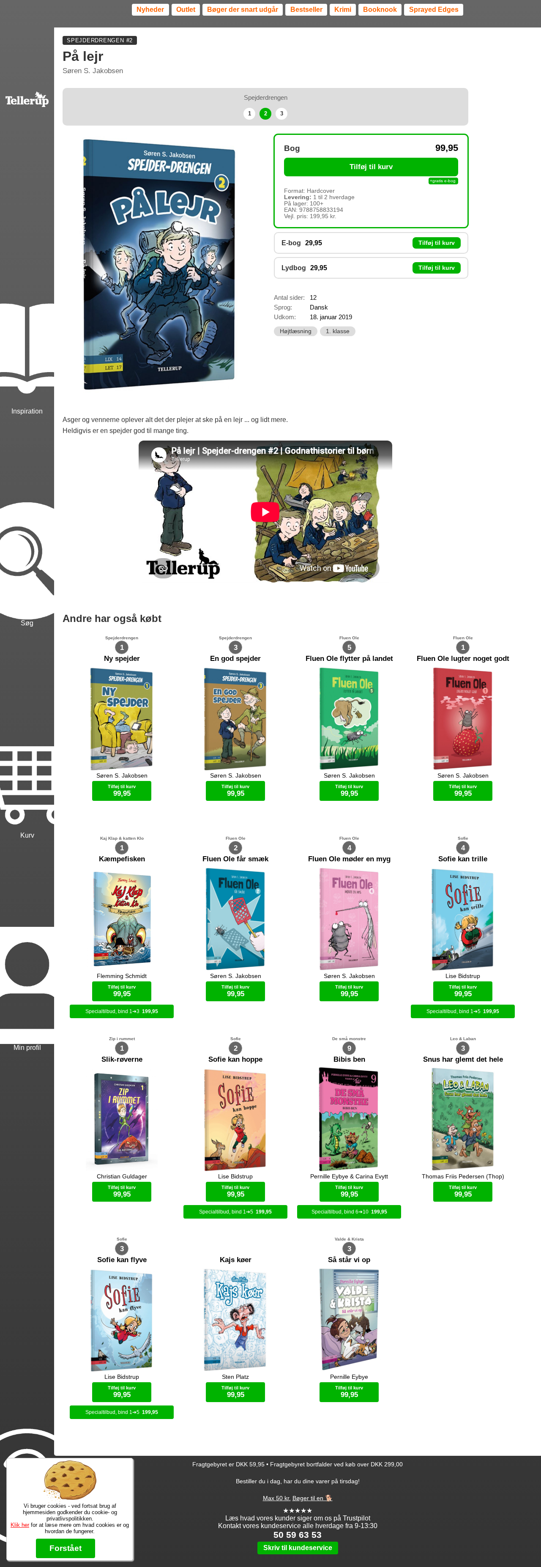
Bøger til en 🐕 (312, 1498)
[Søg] (27, 522)
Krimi (342, 9)
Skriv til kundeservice (297, 1547)
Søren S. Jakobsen (93, 71)
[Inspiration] (27, 310)
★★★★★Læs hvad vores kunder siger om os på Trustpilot (297, 1514)
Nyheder (150, 9)
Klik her (20, 1525)
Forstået (65, 1548)
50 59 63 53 (297, 1535)
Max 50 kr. (277, 1498)
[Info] (27, 1448)
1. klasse (338, 331)
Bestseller (306, 9)
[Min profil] (27, 946)
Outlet (185, 9)
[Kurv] (27, 734)
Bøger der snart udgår (242, 9)
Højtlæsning (295, 331)
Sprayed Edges (434, 9)
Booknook (380, 9)
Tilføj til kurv (371, 167)
